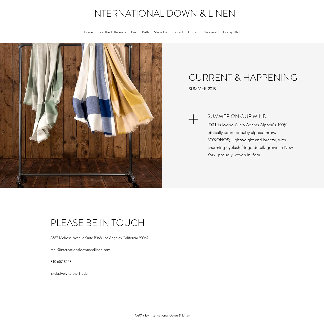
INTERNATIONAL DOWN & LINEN (164, 13)
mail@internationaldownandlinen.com (80, 249)
